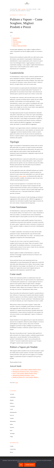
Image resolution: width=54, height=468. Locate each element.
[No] (52, 463)
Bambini (12, 400)
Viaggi (11, 436)
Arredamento (12, 397)
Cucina (11, 409)
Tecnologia (12, 433)
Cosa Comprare (27, 3)
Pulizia (16, 382)
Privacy (11, 452)
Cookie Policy (13, 449)
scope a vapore (22, 176)
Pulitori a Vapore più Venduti (20, 45)
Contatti (11, 446)
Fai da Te (12, 415)
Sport (11, 430)
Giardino (12, 418)
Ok (21, 464)
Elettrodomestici (13, 412)
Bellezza (12, 403)
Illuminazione (13, 421)
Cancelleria (12, 406)
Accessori (12, 394)
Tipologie (15, 40)
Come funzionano (17, 41)
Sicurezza (12, 427)
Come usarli (15, 43)
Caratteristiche (16, 38)
